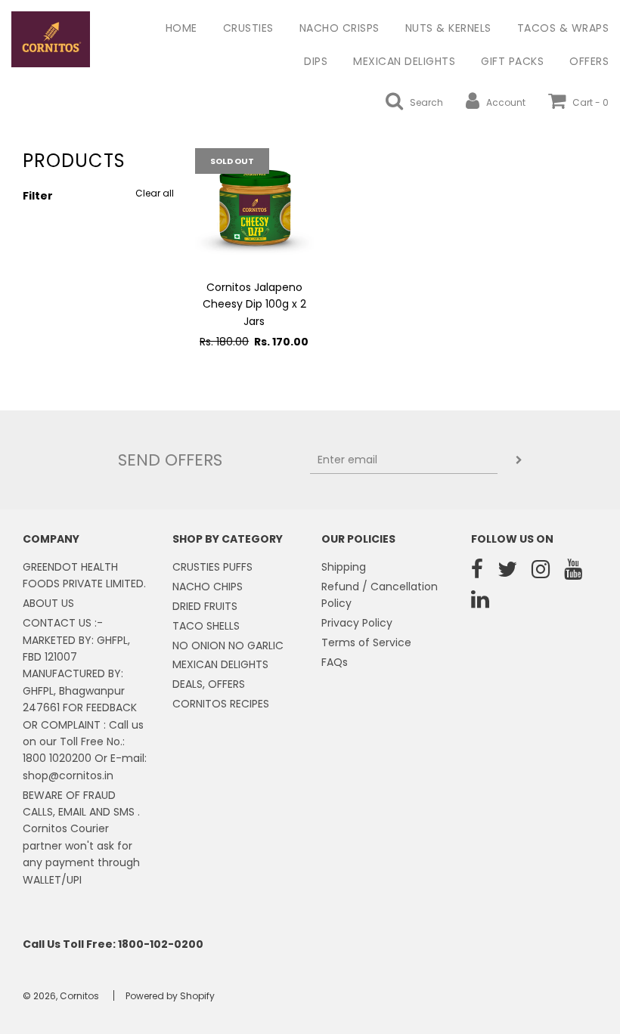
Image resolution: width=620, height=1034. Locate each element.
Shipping (343, 566)
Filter (38, 195)
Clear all (154, 193)
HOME (181, 28)
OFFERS (589, 61)
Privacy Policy (356, 622)
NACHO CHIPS (207, 586)
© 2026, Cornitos (61, 995)
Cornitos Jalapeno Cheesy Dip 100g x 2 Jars (254, 304)
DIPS (315, 61)
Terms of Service (366, 642)
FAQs (334, 662)
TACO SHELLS (206, 625)
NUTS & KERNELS (448, 28)
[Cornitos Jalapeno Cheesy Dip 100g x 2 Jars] (254, 207)
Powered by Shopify (170, 995)
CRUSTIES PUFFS (212, 566)
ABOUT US (48, 603)
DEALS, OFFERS (208, 684)
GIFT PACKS (512, 61)
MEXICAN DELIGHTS (404, 61)
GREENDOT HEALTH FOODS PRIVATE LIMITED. (84, 575)
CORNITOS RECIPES (220, 703)
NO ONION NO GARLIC (228, 645)
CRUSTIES (248, 28)
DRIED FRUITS (204, 606)
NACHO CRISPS (339, 28)
